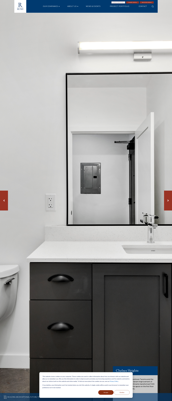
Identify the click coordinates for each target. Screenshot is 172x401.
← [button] (4, 200)
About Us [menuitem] (72, 6)
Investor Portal (147, 2)
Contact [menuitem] (143, 6)
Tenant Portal (132, 2)
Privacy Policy (114, 381)
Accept (106, 392)
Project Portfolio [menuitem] (119, 6)
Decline (122, 392)
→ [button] (168, 200)
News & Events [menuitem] (93, 6)
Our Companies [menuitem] (50, 6)
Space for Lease (118, 2)
